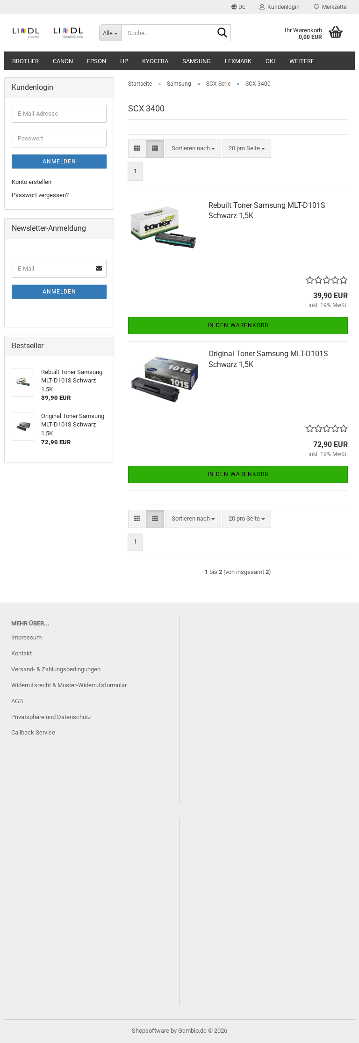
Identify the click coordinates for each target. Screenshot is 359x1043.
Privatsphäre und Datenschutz (51, 716)
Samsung (196, 61)
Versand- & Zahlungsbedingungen (56, 669)
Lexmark (238, 61)
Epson (96, 61)
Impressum (26, 637)
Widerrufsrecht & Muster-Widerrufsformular (69, 685)
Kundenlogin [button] (282, 7)
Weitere (301, 61)
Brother (25, 61)
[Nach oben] (333, 1029)
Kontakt (21, 653)
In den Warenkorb (238, 325)
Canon (63, 61)
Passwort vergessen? (40, 194)
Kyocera (155, 61)
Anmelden (59, 161)
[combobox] (193, 149)
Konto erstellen (31, 181)
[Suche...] (222, 33)
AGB (17, 701)
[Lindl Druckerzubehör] (48, 32)
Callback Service (33, 732)
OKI (270, 61)
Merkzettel (333, 7)
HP (124, 61)
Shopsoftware (150, 1030)
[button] (238, 7)
